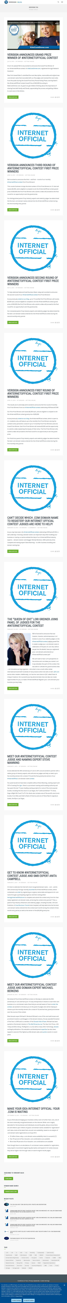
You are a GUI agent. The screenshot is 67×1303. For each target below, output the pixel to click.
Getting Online (29, 61)
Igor (21, 785)
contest (32, 778)
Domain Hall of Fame (40, 1021)
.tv (16, 1252)
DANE (16, 1255)
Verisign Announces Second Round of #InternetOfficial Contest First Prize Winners (33, 281)
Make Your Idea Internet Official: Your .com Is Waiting (33, 1110)
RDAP (39, 1263)
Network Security (10, 1263)
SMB (46, 1265)
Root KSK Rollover (10, 1265)
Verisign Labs (16, 1268)
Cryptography (41, 1252)
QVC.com (56, 672)
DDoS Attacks (23, 1255)
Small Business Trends (22, 905)
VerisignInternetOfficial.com (15, 897)
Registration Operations (49, 1263)
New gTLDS (19, 1263)
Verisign (20, 61)
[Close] (64, 1285)
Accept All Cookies (29, 1300)
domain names (25, 1257)
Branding (32, 1252)
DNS (36, 1255)
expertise (44, 1029)
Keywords (18, 1260)
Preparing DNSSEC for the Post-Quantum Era (22, 1238)
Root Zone (19, 1265)
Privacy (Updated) (34, 1281)
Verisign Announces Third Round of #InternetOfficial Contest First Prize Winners (33, 168)
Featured (48, 1257)
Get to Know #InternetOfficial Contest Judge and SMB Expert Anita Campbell (32, 876)
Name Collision (36, 1260)
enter (19, 892)
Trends (57, 1265)
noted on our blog (23, 299)
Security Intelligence (37, 1265)
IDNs (60, 1257)
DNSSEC (41, 1255)
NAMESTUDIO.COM (11, 1191)
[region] (33, 1293)
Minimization (27, 1260)
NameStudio (46, 1260)
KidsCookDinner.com (34, 68)
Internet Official (9, 1260)
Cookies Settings (16, 1300)
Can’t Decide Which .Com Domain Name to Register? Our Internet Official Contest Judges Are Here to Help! (32, 521)
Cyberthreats (9, 1255)
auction (44, 1032)
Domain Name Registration (12, 1257)
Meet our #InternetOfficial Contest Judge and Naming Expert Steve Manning (32, 759)
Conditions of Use (23, 1281)
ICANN (54, 1257)
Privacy (27, 1263)
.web (21, 1252)
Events (41, 1257)
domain (56, 1027)
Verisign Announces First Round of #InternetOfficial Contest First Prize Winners (33, 394)
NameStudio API (55, 1260)
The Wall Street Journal (35, 1024)
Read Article (13, 97)
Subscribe (8, 1178)
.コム (26, 1252)
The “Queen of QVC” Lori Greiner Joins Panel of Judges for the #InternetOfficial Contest (32, 622)
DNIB (31, 1255)
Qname (33, 1263)
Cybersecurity (50, 1252)
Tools (50, 1265)
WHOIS (30, 1268)
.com (7, 1252)
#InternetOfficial (12, 778)
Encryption (34, 1257)
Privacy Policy (18, 1296)
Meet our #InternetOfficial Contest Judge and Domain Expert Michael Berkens (32, 988)
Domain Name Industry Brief (53, 1255)
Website (24, 1268)
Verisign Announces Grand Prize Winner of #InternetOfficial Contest (32, 56)
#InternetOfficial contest (14, 182)
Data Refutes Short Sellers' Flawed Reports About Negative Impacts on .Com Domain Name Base (35, 1232)
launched (32, 890)
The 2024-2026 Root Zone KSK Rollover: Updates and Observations (28, 1204)
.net (12, 1252)
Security (27, 1265)
